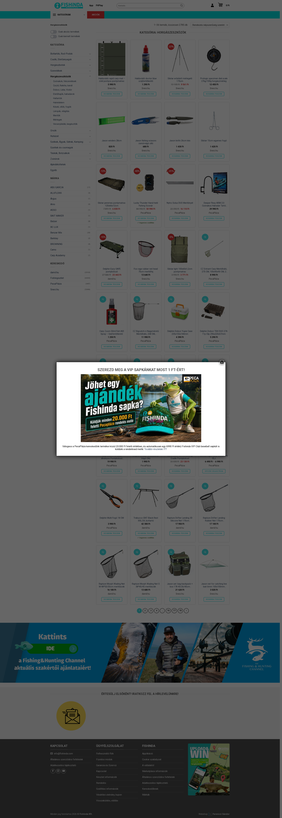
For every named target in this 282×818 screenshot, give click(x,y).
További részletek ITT (155, 449)
